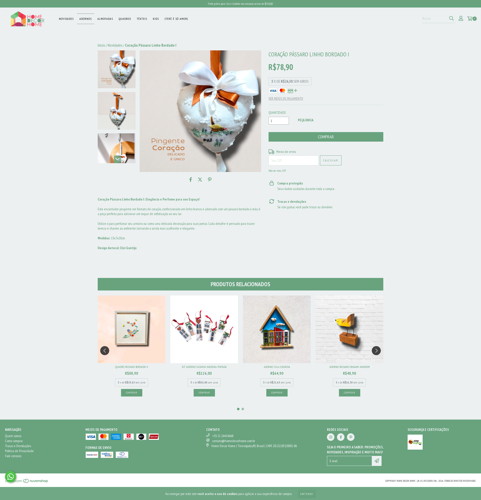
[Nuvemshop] (27, 482)
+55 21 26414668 (222, 436)
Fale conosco (13, 456)
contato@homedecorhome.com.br (233, 441)
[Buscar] (451, 18)
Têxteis (142, 19)
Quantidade (277, 112)
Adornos (85, 19)
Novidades (66, 19)
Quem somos (13, 436)
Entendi (306, 494)
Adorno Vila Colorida (277, 367)
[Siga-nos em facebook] (340, 437)
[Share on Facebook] (190, 179)
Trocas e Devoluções (18, 446)
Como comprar (14, 441)
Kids (156, 19)
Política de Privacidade (19, 451)
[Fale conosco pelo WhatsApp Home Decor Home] (10, 476)
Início (101, 45)
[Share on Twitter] (200, 179)
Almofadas (105, 19)
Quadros (125, 19)
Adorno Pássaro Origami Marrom (349, 367)
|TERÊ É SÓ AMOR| (176, 19)
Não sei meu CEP (277, 170)
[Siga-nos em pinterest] (350, 437)
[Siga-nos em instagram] (330, 437)
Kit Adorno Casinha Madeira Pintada (204, 367)
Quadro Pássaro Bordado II (131, 367)
